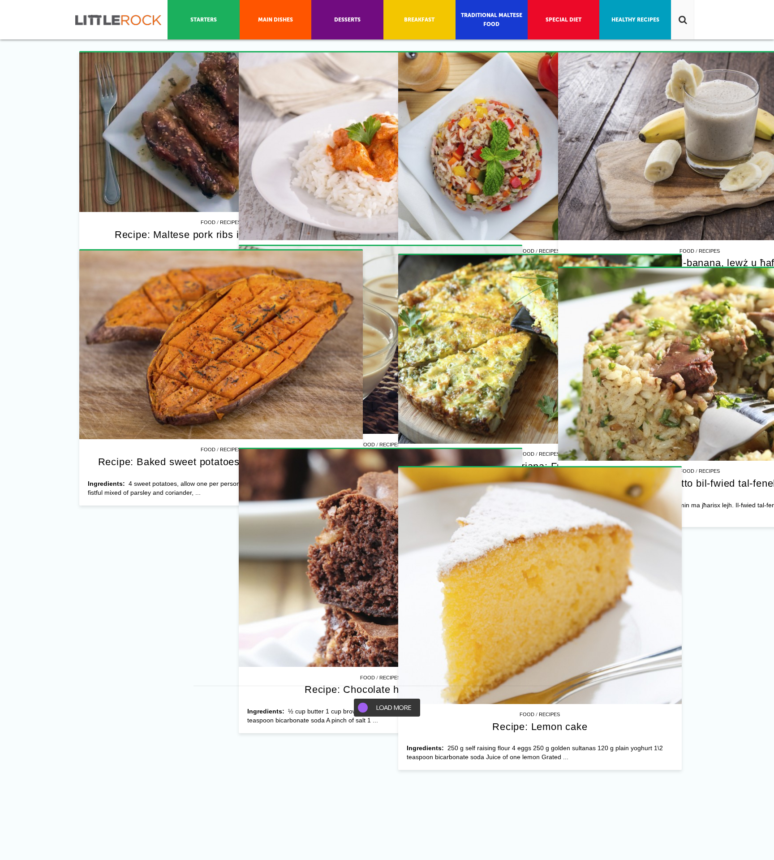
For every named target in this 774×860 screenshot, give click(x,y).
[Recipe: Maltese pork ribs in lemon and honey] (221, 132)
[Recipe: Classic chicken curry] (380, 146)
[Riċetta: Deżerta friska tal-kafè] (380, 340)
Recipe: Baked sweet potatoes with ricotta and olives (221, 461)
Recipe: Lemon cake (539, 726)
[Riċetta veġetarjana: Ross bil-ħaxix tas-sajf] (540, 146)
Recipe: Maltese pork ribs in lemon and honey (221, 234)
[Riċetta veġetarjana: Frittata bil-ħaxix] (540, 349)
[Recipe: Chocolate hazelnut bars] (380, 558)
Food (208, 222)
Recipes (230, 222)
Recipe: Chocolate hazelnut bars (380, 689)
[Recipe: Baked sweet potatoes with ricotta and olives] (221, 345)
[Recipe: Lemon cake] (540, 585)
